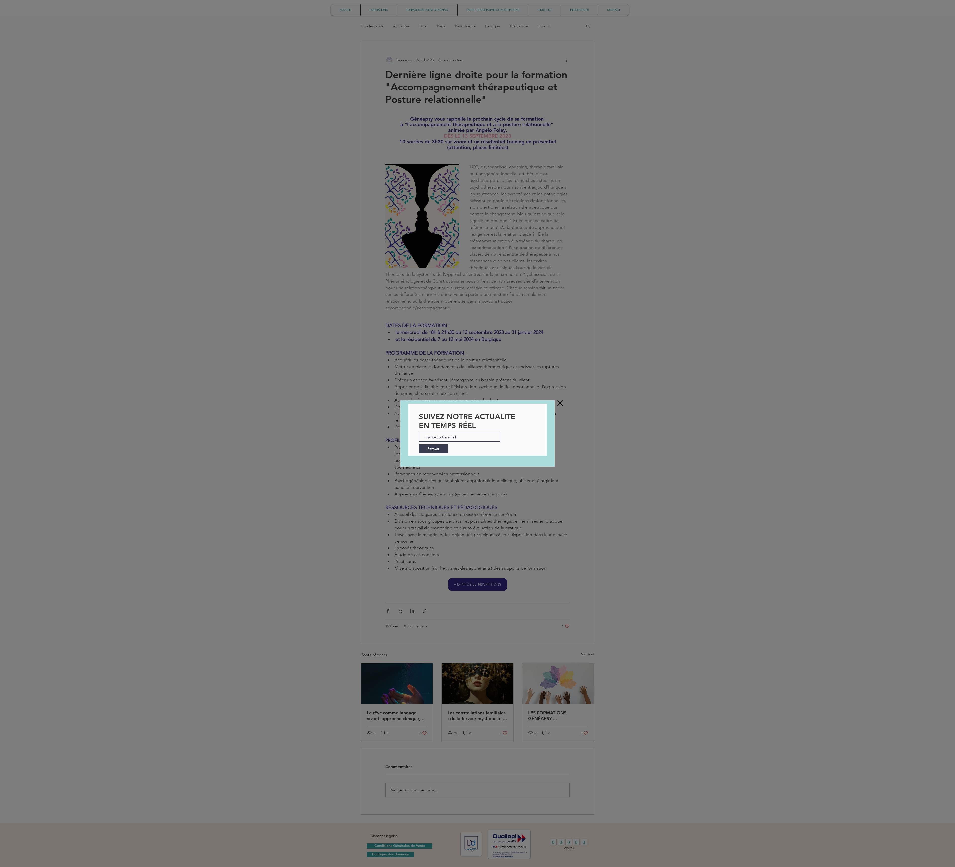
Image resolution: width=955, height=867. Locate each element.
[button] (560, 403)
